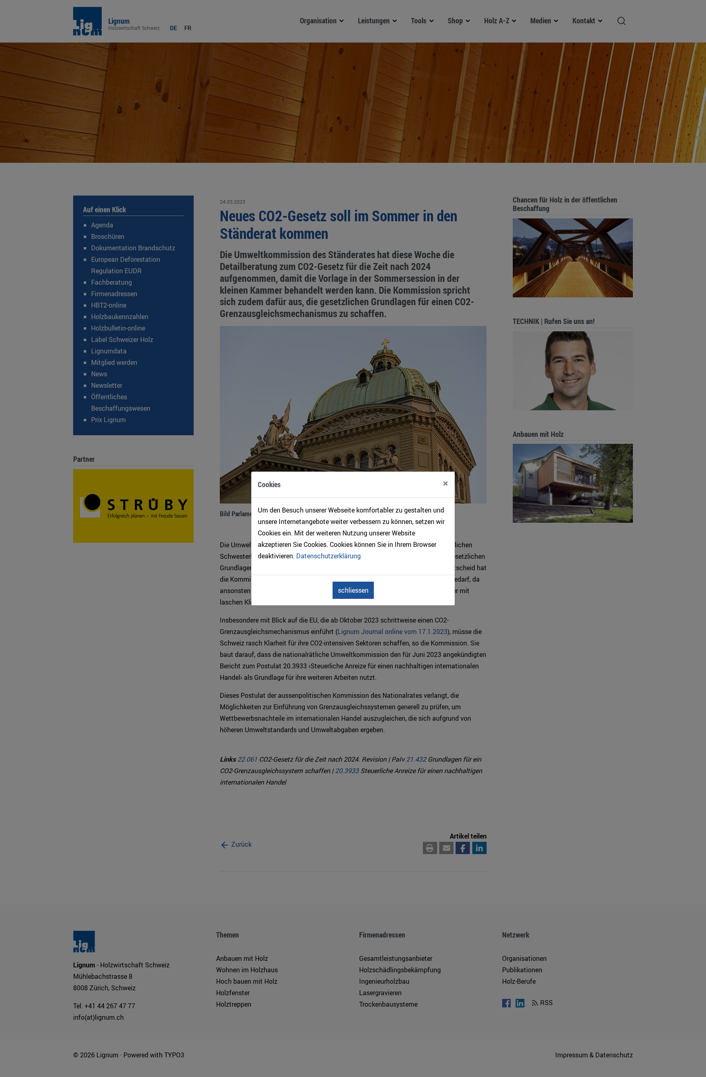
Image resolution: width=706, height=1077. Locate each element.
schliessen (353, 590)
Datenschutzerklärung (328, 555)
